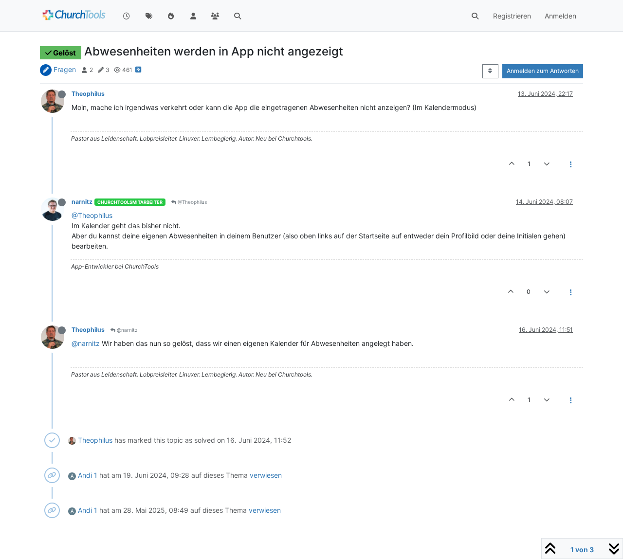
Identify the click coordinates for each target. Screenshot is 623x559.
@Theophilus (191, 202)
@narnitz (126, 330)
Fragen (65, 69)
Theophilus (88, 93)
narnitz (82, 201)
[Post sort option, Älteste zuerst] (490, 71)
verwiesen (266, 475)
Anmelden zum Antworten (543, 70)
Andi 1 (87, 475)
